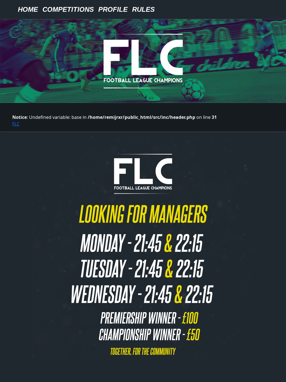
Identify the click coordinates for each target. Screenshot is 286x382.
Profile (113, 9)
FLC (16, 124)
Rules (143, 9)
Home (28, 9)
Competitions (68, 9)
